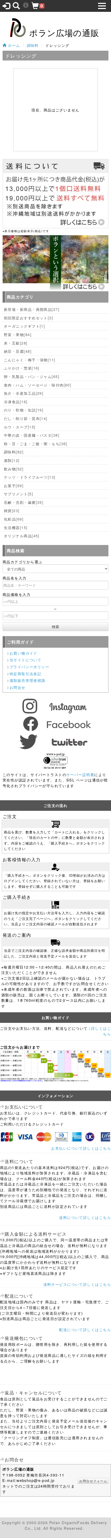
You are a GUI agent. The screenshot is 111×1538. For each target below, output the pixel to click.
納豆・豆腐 (17, 351)
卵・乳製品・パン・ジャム (31, 376)
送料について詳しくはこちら (85, 1217)
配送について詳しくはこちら (85, 1329)
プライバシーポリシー (29, 666)
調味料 (33, 45)
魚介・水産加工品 (23, 393)
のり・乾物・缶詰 (23, 409)
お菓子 (13, 485)
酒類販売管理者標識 (27, 680)
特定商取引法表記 (26, 673)
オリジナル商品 (21, 535)
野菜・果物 (17, 334)
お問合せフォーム (93, 1481)
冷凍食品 (16, 401)
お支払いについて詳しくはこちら (81, 1148)
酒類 (12, 460)
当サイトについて (26, 659)
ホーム (13, 45)
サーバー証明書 (80, 774)
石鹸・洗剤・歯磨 (23, 502)
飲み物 (13, 468)
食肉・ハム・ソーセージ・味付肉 (37, 385)
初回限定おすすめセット (28, 317)
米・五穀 (16, 343)
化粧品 (13, 519)
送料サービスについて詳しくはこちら (77, 1284)
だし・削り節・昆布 (25, 418)
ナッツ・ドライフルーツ (30, 477)
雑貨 (12, 510)
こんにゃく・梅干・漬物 (30, 359)
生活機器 (16, 527)
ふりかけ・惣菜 (21, 368)
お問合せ (18, 687)
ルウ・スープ (19, 426)
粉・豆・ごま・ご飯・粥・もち (35, 443)
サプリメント (18, 493)
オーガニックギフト (24, 326)
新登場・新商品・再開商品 (31, 309)
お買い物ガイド (23, 653)
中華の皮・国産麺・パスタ (31, 435)
